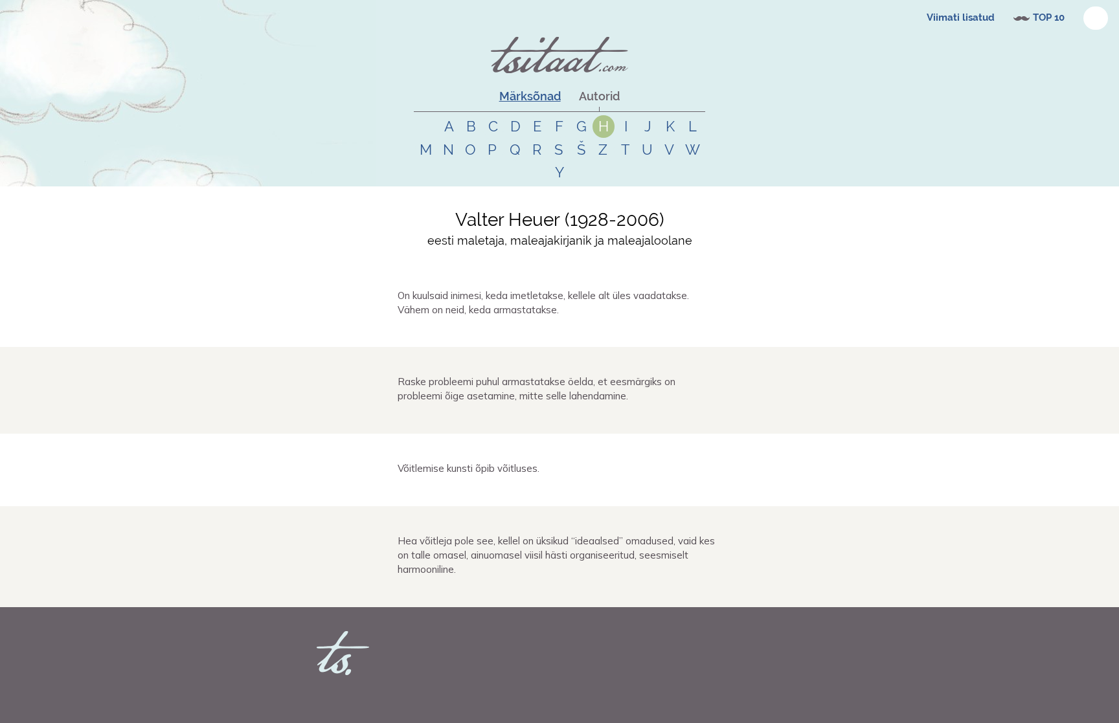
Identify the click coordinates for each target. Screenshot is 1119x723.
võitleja (479, 592)
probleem (504, 418)
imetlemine (486, 332)
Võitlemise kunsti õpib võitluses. (468, 468)
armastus (556, 332)
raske (477, 418)
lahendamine (544, 418)
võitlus (517, 491)
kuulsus (522, 332)
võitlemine (485, 491)
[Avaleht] (559, 55)
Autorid (599, 96)
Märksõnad (530, 96)
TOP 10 (1049, 17)
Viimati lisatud (961, 17)
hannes (427, 332)
